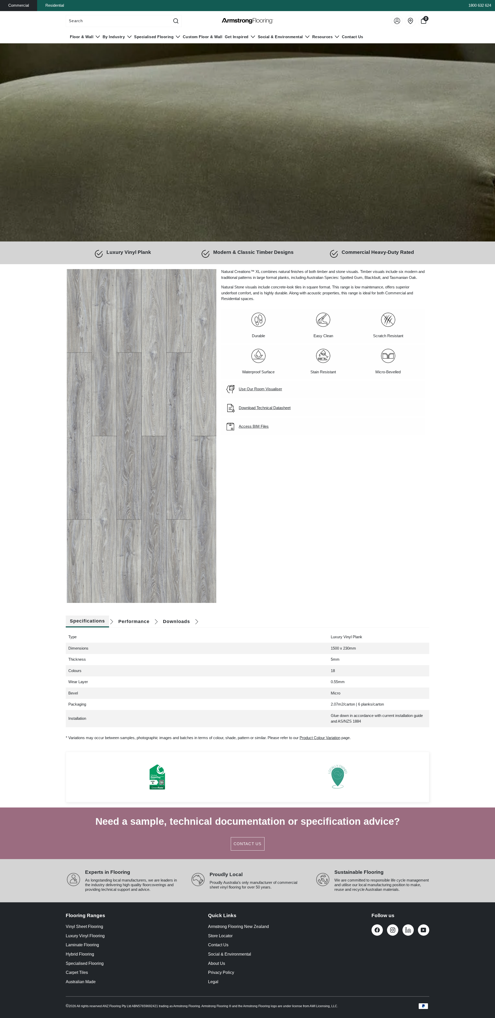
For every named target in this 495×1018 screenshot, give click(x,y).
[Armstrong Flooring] (247, 21)
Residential (54, 5)
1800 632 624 (479, 5)
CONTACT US (248, 844)
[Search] (176, 21)
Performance (134, 621)
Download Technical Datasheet (265, 408)
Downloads (176, 621)
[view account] (397, 21)
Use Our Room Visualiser (260, 389)
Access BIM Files (254, 426)
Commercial (18, 5)
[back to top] (483, 991)
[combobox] (118, 21)
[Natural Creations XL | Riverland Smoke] (141, 436)
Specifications (87, 621)
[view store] (410, 21)
